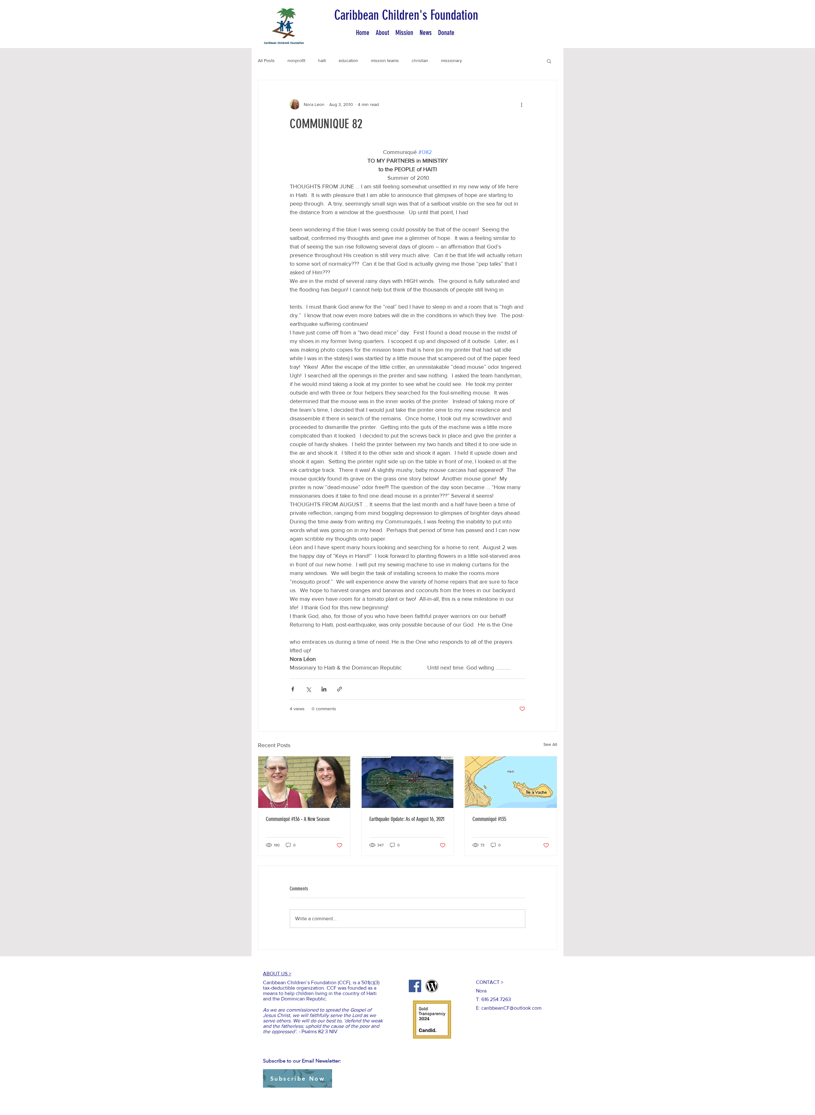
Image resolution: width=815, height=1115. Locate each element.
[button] (549, 60)
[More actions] (521, 104)
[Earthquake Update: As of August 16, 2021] (408, 782)
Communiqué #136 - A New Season (298, 819)
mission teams (385, 60)
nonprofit (296, 60)
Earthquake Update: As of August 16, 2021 (406, 819)
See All (550, 744)
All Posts (266, 60)
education (348, 60)
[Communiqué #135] (511, 782)
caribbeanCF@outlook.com (511, 1008)
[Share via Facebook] (293, 689)
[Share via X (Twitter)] (308, 689)
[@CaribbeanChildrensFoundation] (415, 986)
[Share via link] (340, 689)
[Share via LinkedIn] (324, 689)
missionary (451, 60)
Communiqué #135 (489, 819)
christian (420, 60)
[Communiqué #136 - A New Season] (304, 782)
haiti (322, 60)
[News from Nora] (432, 986)
